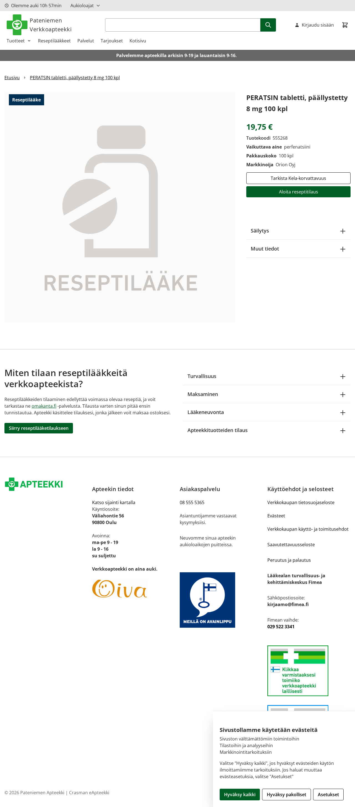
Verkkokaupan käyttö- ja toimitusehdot (308, 529)
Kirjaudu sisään (318, 25)
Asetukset (328, 794)
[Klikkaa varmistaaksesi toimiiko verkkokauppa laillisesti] (309, 670)
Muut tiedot (265, 248)
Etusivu (12, 78)
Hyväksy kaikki (239, 794)
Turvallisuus (201, 376)
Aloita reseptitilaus (298, 192)
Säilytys (260, 230)
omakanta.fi (44, 406)
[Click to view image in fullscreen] (119, 207)
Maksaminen (202, 394)
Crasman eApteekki (89, 793)
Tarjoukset (112, 41)
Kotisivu (138, 41)
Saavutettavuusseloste (291, 545)
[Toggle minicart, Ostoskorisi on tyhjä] (345, 25)
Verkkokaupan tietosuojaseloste (300, 502)
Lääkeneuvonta (205, 412)
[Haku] (268, 25)
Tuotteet (16, 41)
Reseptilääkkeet (54, 41)
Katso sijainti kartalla (113, 502)
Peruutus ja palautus (289, 560)
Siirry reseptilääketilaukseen (39, 428)
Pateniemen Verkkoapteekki (51, 25)
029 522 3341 (281, 627)
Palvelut (85, 41)
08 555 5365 (192, 502)
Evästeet (276, 516)
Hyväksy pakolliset (286, 794)
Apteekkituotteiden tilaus (217, 430)
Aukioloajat (82, 5)
